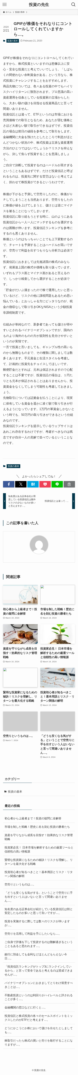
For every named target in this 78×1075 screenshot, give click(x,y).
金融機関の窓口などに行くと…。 (26, 1007)
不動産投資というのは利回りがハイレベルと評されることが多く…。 (39, 997)
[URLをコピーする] (69, 484)
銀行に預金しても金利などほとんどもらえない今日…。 (36, 956)
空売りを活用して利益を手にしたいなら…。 (33, 933)
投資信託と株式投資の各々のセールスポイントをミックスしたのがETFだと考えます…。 (39, 1017)
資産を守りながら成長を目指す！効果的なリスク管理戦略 (39, 837)
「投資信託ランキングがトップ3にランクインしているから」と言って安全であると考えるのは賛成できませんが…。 (39, 970)
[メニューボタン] (4, 4)
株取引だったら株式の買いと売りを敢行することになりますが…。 (39, 1042)
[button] (8, 484)
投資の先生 (39, 5)
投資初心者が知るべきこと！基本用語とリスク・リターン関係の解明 (39, 874)
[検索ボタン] (73, 4)
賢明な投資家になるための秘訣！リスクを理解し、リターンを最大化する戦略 (39, 861)
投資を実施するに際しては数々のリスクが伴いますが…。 (37, 923)
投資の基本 (12, 41)
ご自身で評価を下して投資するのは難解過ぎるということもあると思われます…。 (39, 944)
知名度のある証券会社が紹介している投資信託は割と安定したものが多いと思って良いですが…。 (39, 911)
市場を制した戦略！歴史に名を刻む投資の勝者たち (37, 826)
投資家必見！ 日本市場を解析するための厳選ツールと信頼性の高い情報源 (39, 849)
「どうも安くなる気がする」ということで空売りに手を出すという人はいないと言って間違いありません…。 (39, 896)
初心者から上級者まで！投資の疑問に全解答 (33, 818)
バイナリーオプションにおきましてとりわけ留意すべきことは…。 (39, 984)
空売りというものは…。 (20, 884)
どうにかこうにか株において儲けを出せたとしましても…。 (39, 1030)
